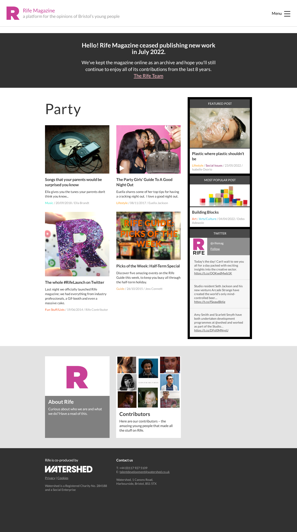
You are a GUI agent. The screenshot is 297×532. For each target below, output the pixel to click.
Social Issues (214, 165)
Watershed (69, 469)
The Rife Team (148, 76)
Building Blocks (205, 212)
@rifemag (217, 246)
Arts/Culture (207, 219)
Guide (120, 288)
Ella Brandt (81, 203)
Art (194, 219)
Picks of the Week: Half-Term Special (148, 265)
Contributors (134, 414)
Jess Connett (153, 288)
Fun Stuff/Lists (55, 309)
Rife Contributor (96, 309)
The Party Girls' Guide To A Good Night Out (144, 182)
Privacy (50, 478)
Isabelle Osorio (202, 169)
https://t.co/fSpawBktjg (209, 302)
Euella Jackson (158, 203)
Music (49, 203)
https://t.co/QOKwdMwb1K (213, 273)
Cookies (62, 478)
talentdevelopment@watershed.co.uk (145, 472)
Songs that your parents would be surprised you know (73, 182)
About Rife (61, 401)
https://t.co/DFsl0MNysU (211, 330)
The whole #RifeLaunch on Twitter (74, 282)
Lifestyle (122, 203)
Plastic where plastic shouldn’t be (218, 156)
